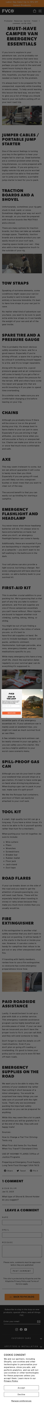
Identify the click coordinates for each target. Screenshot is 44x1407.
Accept (21, 1387)
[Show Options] (19, 706)
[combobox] (11, 706)
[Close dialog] (41, 690)
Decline (21, 1394)
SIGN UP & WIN (12, 713)
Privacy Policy (11, 1381)
